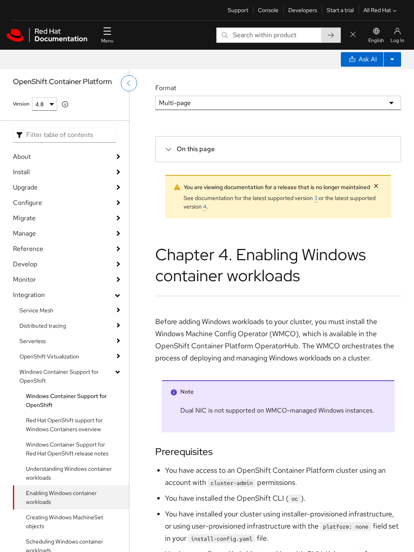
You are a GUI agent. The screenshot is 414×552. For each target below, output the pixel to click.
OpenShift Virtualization (49, 356)
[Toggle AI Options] (392, 59)
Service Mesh (36, 310)
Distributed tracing (42, 325)
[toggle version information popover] (65, 104)
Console (268, 10)
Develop (25, 264)
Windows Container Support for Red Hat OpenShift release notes (67, 449)
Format (165, 88)
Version (21, 104)
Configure (27, 202)
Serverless (32, 341)
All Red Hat (377, 10)
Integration (29, 295)
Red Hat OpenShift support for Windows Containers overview (64, 425)
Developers (302, 10)
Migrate (24, 218)
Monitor (24, 279)
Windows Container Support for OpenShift (59, 376)
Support (238, 10)
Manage (24, 233)
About (22, 156)
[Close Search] (353, 35)
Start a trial (340, 10)
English (376, 40)
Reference (28, 248)
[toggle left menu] (129, 83)
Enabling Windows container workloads (61, 497)
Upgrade (25, 187)
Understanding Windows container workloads (69, 473)
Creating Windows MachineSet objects (64, 522)
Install (21, 172)
